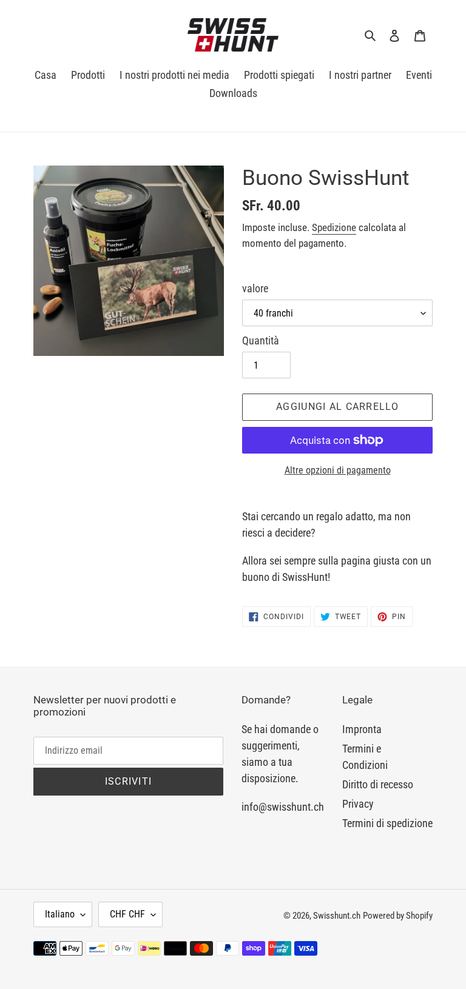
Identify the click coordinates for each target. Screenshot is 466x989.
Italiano (60, 914)
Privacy (358, 803)
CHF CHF (127, 914)
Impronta (362, 729)
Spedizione (334, 227)
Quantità (260, 340)
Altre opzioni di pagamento (338, 470)
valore (255, 288)
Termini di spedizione (387, 823)
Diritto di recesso (377, 784)
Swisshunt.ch (336, 915)
